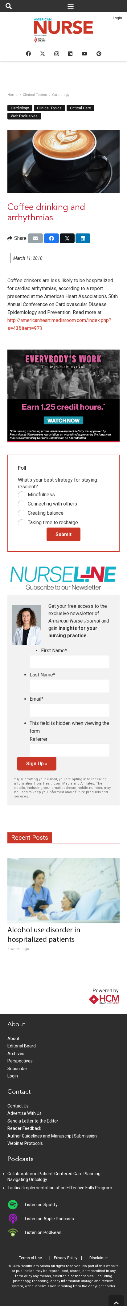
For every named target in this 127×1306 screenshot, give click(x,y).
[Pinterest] (98, 53)
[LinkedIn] (70, 53)
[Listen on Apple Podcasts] (16, 1219)
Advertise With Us (24, 1113)
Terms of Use (30, 1258)
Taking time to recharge (53, 522)
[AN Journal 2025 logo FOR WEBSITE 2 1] (63, 32)
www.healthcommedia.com (91, 1010)
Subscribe (17, 1068)
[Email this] (35, 238)
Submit (63, 534)
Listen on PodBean (43, 1232)
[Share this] (51, 238)
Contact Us (18, 1105)
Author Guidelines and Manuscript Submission (52, 1136)
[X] (42, 53)
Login (117, 18)
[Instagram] (56, 54)
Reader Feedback (24, 1128)
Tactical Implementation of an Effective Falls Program (59, 1187)
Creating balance (45, 513)
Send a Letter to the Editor (32, 1121)
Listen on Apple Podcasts (49, 1218)
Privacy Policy (65, 1258)
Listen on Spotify (41, 1204)
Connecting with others (52, 504)
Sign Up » (36, 764)
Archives (15, 1053)
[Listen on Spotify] (16, 1204)
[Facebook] (28, 53)
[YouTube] (84, 53)
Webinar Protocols (25, 1143)
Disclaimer (98, 1258)
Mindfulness (41, 495)
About (13, 1038)
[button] (8, 6)
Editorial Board (21, 1045)
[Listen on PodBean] (16, 1232)
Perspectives (20, 1060)
